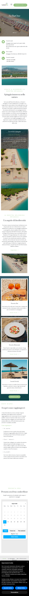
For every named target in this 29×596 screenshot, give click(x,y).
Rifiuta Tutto (21, 588)
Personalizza (14, 592)
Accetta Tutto (8, 588)
